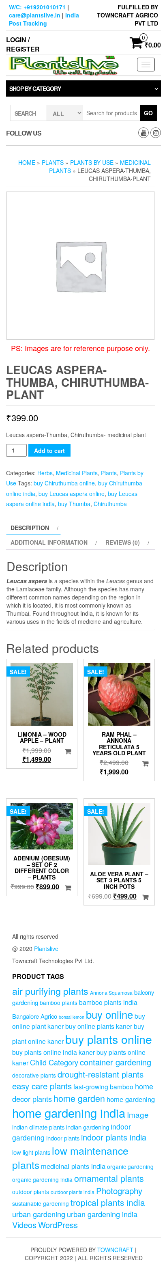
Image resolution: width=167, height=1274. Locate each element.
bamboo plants (58, 1002)
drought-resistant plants (100, 1074)
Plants (53, 162)
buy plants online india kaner (53, 1052)
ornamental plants (109, 1178)
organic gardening (130, 1166)
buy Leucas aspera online (72, 493)
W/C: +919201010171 (37, 7)
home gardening (131, 1099)
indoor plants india (113, 1137)
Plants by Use (91, 162)
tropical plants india (108, 1202)
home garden (79, 1098)
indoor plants (62, 1138)
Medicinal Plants (77, 473)
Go (148, 113)
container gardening (115, 1062)
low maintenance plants (70, 1157)
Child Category (54, 1062)
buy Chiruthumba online (64, 483)
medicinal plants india (73, 1166)
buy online (109, 1014)
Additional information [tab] (49, 542)
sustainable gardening (40, 1203)
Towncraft (115, 1250)
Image (138, 1114)
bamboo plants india (108, 1002)
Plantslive (46, 948)
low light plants (31, 1152)
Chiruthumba (110, 504)
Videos (24, 1225)
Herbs (45, 473)
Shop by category (35, 88)
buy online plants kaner (98, 1026)
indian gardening (87, 1127)
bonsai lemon (71, 1017)
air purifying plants (50, 991)
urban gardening (38, 1214)
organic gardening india (42, 1179)
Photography (119, 1190)
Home (26, 162)
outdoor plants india (72, 1192)
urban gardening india (102, 1214)
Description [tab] (30, 528)
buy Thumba (74, 504)
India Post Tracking (44, 19)
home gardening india (68, 1112)
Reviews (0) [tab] (122, 542)
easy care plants (42, 1086)
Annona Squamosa (111, 992)
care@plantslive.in (34, 15)
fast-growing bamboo (103, 1086)
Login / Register (23, 44)
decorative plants (34, 1075)
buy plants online (108, 1038)
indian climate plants (38, 1127)
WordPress (58, 1225)
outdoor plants (30, 1192)
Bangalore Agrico (34, 1016)
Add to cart (49, 450)
